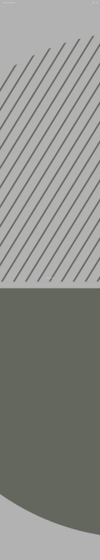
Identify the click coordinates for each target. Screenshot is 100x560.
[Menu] (97, 2)
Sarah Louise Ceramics (8, 2)
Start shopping (50, 278)
